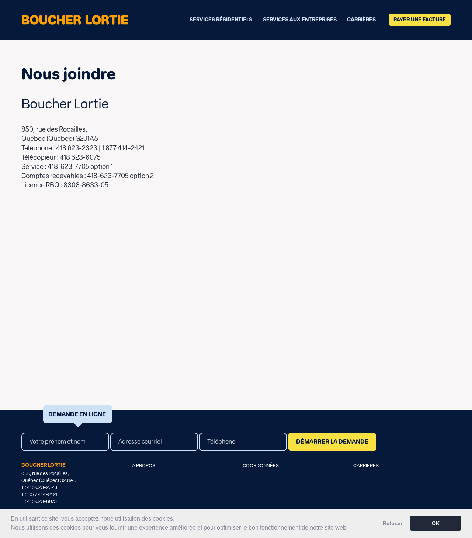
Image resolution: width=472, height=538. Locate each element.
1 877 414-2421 (42, 494)
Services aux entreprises (300, 20)
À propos (143, 465)
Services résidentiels (221, 20)
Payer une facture (419, 20)
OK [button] (436, 523)
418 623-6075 (42, 501)
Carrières (361, 20)
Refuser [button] (392, 523)
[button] (350, 528)
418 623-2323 (42, 487)
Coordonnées (261, 465)
